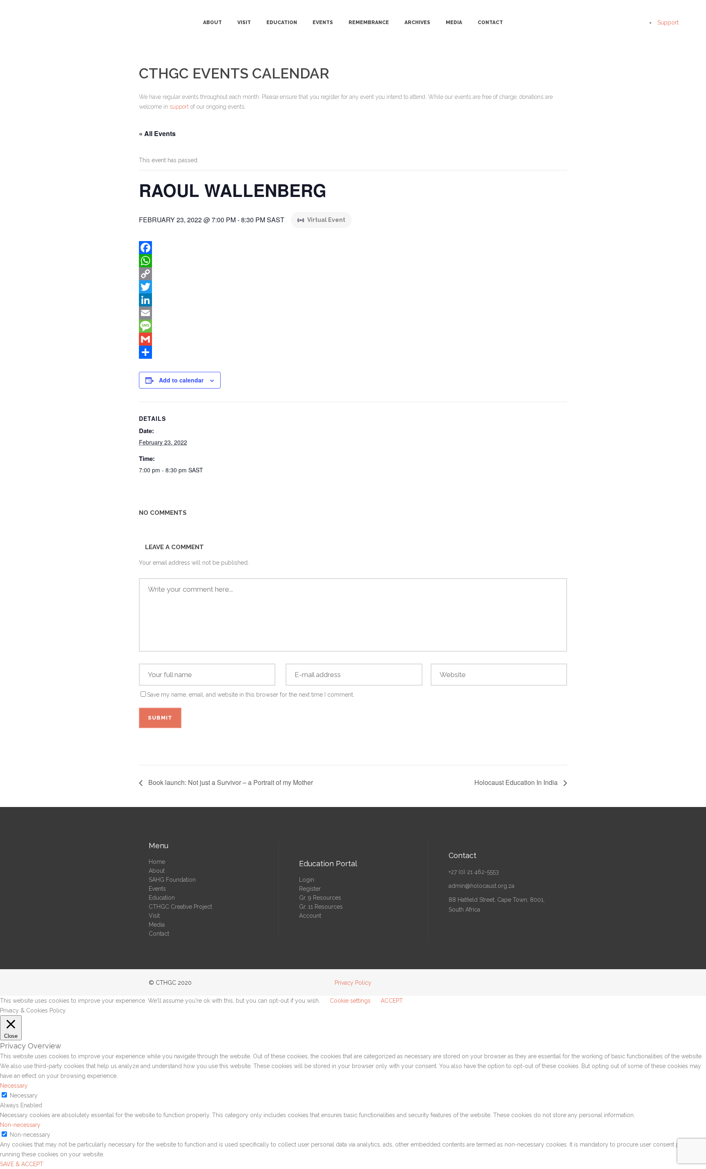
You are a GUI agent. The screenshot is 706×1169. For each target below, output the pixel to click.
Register (310, 888)
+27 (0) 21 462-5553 (474, 872)
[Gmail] (353, 339)
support (179, 106)
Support (668, 22)
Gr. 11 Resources (321, 906)
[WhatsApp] (353, 260)
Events (157, 888)
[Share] (353, 352)
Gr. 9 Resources (320, 897)
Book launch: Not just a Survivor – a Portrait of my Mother (230, 782)
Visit (154, 915)
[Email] (353, 313)
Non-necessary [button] (20, 1125)
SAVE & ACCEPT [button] (21, 1164)
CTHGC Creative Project (180, 906)
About (157, 870)
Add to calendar (181, 380)
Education (162, 897)
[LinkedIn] (353, 299)
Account (310, 915)
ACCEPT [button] (392, 1000)
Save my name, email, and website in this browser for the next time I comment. (250, 694)
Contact (159, 933)
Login (306, 879)
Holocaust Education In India (516, 782)
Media (157, 924)
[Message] (353, 326)
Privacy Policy (353, 982)
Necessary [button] (14, 1085)
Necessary (24, 1095)
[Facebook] (353, 247)
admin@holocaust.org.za (481, 886)
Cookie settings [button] (350, 1000)
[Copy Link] (353, 273)
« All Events (157, 133)
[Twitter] (353, 286)
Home (157, 861)
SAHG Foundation (172, 879)
